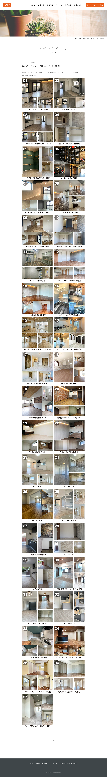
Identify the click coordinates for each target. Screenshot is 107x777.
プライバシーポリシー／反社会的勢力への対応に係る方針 (63, 763)
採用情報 (38, 763)
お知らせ (32, 763)
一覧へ (53, 740)
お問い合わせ (45, 763)
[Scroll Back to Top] (103, 767)
